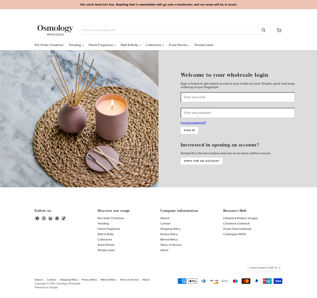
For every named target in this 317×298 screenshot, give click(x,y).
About (164, 250)
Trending (65, 14)
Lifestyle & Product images (240, 218)
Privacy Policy (169, 234)
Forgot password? (193, 122)
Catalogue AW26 (234, 234)
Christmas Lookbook (236, 223)
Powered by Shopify (46, 287)
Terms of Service (170, 245)
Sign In (189, 130)
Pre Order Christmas (46, 14)
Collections (118, 14)
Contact (165, 223)
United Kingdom (266, 13)
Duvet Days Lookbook (237, 229)
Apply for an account (201, 161)
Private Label (153, 14)
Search (165, 218)
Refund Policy (169, 239)
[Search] (264, 30)
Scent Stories (135, 14)
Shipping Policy (170, 229)
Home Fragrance (82, 14)
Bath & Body (102, 14)
